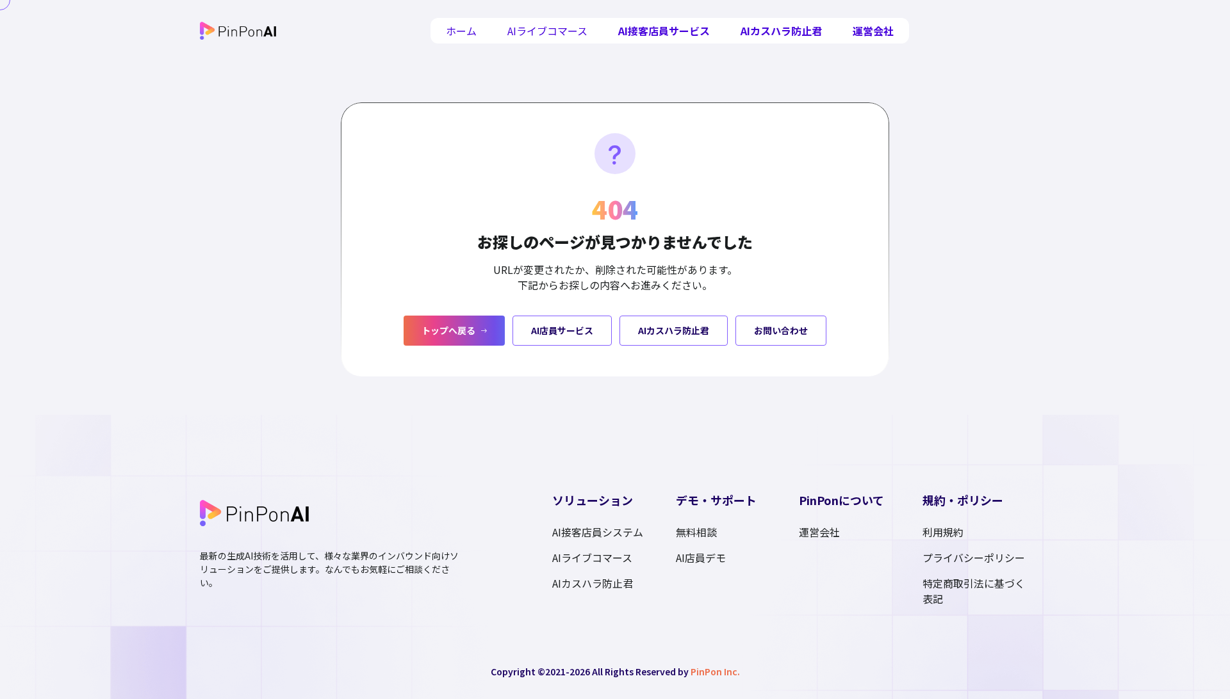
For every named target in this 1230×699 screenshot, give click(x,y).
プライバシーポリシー (973, 557)
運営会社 (873, 30)
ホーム (461, 30)
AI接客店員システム (597, 532)
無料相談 (696, 532)
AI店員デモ (701, 557)
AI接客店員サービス (664, 30)
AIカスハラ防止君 (781, 30)
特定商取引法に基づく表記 (973, 590)
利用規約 (943, 532)
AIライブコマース (547, 30)
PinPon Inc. (715, 671)
